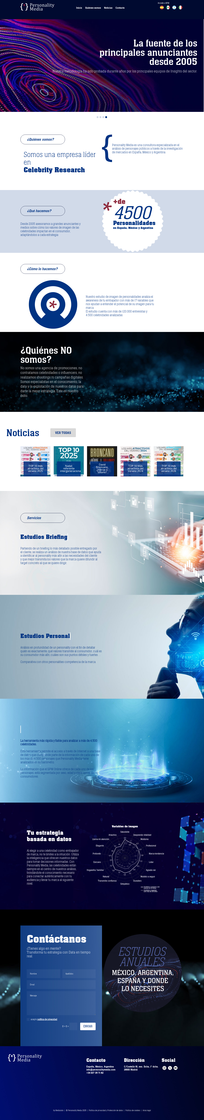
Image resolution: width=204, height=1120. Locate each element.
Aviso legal (147, 1110)
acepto (44, 1019)
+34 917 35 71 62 (94, 1072)
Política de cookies (132, 1110)
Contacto (120, 7)
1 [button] (97, 117)
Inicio (79, 7)
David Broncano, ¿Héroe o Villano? (35, 468)
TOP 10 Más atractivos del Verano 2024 (69, 468)
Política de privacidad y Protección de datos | (107, 1110)
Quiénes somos (93, 7)
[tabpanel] (102, 56)
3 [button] (103, 117)
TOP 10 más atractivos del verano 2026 (102, 468)
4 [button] (106, 117)
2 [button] (100, 117)
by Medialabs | (59, 1110)
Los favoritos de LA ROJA (135, 468)
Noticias (108, 7)
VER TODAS (63, 433)
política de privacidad (47, 1019)
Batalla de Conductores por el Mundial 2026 (168, 468)
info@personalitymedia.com (100, 1069)
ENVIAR (87, 1026)
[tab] (97, 116)
